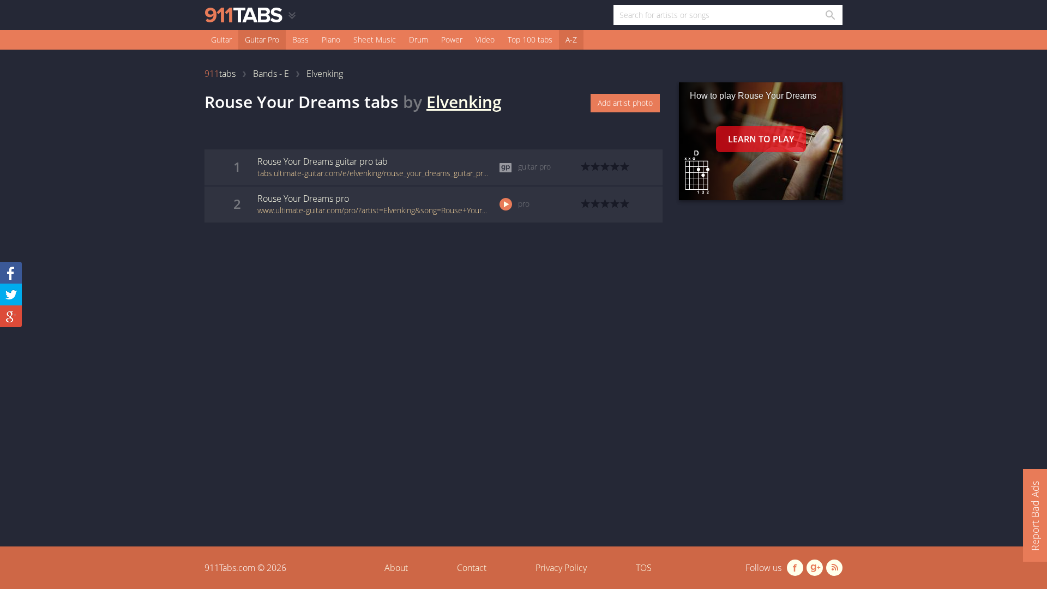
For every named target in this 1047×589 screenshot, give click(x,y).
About (396, 568)
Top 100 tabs (530, 39)
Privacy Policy (561, 568)
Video (485, 39)
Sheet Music (374, 39)
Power (451, 39)
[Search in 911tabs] (829, 15)
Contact (471, 568)
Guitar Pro (262, 39)
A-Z (571, 39)
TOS (644, 568)
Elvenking (464, 102)
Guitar (221, 39)
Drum (418, 39)
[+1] (11, 316)
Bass (300, 39)
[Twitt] (11, 294)
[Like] (11, 273)
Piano (331, 39)
